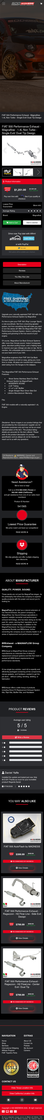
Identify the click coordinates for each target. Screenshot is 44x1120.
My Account (28, 1048)
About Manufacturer (22, 282)
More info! (37, 205)
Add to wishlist (32, 222)
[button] (39, 150)
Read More (21, 532)
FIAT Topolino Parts (9, 1053)
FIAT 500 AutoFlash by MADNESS (22, 846)
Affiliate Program (8, 1050)
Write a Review (23, 737)
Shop (4, 1043)
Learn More (28, 238)
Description (22, 264)
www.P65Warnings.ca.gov (29, 457)
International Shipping (10, 1048)
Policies (27, 1045)
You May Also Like (22, 276)
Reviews (22, 270)
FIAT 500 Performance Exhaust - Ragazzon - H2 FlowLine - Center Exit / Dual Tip (22, 984)
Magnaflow (37, 215)
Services (5, 1045)
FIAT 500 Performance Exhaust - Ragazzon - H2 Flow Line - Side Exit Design (22, 913)
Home (4, 1041)
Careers (27, 1050)
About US (27, 1041)
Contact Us (28, 1043)
